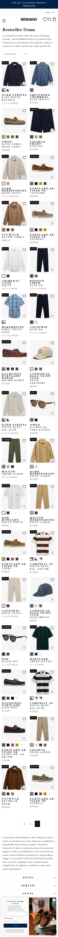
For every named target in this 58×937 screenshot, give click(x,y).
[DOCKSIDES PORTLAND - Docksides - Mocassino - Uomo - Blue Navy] (3, 698)
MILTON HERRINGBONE (42, 520)
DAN (10, 660)
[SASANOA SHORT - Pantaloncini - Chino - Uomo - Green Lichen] (40, 137)
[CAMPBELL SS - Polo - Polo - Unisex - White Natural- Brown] (31, 559)
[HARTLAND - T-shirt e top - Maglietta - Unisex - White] (40, 654)
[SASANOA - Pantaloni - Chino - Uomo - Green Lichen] (45, 745)
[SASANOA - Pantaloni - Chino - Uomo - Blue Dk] (40, 745)
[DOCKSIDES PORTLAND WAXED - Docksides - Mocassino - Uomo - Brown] (17, 369)
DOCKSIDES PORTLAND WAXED (13, 377)
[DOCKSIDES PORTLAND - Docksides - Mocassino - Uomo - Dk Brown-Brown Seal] (8, 698)
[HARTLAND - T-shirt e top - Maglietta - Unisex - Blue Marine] (36, 654)
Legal (28, 893)
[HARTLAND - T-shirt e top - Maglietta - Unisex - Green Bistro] (31, 654)
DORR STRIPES (14, 97)
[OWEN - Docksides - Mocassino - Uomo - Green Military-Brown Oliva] (12, 137)
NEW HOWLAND (12, 520)
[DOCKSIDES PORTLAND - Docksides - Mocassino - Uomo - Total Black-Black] (12, 698)
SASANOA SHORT (37, 144)
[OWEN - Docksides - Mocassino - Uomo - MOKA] (17, 137)
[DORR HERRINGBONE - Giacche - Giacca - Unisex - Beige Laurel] (8, 183)
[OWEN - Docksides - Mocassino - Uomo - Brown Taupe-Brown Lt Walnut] (8, 137)
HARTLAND (41, 660)
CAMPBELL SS (41, 566)
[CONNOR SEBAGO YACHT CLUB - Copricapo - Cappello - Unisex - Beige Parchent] (31, 369)
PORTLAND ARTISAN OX (42, 191)
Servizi (28, 885)
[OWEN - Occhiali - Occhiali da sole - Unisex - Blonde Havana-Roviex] (31, 420)
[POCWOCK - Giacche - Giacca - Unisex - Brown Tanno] (3, 230)
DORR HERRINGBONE (14, 191)
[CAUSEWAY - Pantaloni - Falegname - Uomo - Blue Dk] (31, 322)
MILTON (12, 473)
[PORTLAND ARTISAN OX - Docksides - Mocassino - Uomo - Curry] (40, 183)
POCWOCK (13, 236)
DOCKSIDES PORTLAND (12, 705)
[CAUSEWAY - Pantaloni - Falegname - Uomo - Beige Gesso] (36, 322)
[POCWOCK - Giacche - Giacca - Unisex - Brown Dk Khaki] (12, 230)
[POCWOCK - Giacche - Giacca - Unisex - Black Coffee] (8, 230)
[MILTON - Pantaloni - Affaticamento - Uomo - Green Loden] (3, 466)
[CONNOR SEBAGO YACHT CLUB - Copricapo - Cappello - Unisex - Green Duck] (40, 369)
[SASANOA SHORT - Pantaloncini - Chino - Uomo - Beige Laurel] (36, 137)
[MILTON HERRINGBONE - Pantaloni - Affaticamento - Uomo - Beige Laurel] (31, 513)
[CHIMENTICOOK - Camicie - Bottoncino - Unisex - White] (3, 276)
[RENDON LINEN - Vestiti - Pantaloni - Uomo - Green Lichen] (36, 276)
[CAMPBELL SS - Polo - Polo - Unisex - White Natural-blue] (36, 559)
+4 (21, 369)
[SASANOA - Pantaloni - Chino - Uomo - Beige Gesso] (36, 745)
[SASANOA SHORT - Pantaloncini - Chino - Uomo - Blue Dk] (31, 137)
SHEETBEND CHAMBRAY (40, 97)
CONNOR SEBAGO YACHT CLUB (40, 378)
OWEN (12, 144)
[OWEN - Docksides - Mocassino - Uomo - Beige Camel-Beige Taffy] (3, 137)
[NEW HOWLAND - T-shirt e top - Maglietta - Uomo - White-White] (3, 513)
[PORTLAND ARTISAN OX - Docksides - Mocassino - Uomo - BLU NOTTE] (36, 183)
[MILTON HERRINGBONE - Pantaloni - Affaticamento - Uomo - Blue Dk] (36, 513)
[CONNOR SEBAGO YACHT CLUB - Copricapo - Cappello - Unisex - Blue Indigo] (36, 369)
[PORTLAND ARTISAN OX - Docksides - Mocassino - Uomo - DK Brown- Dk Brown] (45, 183)
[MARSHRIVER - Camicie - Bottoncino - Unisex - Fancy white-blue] (3, 322)
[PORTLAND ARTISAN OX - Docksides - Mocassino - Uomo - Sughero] (31, 230)
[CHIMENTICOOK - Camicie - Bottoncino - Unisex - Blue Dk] (8, 276)
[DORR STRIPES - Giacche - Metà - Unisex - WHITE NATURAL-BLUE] (8, 90)
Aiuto (28, 877)
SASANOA (40, 751)
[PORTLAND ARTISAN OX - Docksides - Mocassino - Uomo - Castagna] (31, 183)
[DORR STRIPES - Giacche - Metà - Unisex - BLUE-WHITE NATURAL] (3, 90)
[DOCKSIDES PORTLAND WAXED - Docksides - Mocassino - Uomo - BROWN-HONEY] (3, 369)
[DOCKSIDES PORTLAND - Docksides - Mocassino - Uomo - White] (17, 698)
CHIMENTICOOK (11, 283)
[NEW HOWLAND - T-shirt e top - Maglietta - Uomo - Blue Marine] (8, 513)
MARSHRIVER (13, 329)
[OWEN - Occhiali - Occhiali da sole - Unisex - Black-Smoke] (36, 420)
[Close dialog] (53, 899)
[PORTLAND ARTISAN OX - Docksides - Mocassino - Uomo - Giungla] (31, 794)
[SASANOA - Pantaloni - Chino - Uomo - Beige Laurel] (31, 745)
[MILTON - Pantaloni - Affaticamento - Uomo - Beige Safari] (8, 466)
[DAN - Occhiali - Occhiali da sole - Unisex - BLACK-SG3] (3, 654)
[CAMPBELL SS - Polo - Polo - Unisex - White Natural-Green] (40, 559)
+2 (49, 184)
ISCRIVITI (15, 925)
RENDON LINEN (37, 283)
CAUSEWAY (39, 328)
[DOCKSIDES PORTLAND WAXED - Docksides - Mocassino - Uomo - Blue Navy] (8, 369)
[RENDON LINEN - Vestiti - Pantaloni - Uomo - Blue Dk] (31, 276)
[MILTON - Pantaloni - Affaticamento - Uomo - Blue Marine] (12, 466)
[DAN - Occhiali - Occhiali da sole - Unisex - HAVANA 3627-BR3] (8, 654)
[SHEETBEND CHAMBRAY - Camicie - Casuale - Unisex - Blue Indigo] (31, 90)
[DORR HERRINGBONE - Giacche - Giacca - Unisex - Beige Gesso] (3, 183)
